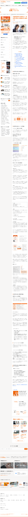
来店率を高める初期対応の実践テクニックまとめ (20, 66)
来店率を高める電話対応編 (18, 62)
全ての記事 (4, 14)
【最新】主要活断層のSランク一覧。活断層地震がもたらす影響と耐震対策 (7, 78)
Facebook (18, 472)
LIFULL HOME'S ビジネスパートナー (5, 487)
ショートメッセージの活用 (18, 65)
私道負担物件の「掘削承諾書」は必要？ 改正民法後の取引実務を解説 (7, 90)
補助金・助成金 (7, 134)
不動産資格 (8, 133)
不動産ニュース (3, 128)
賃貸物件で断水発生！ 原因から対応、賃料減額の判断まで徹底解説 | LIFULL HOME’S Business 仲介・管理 (7, 94)
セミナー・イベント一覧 (3, 505)
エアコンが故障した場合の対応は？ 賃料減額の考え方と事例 (7, 82)
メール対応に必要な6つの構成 (19, 58)
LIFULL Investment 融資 (21, 487)
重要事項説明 (3, 135)
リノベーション (3, 132)
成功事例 (20, 5)
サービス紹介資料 (6, 509)
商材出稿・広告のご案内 (24, 1)
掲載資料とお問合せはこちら (4, 475)
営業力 (14, 437)
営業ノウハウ (8, 14)
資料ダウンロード (24, 5)
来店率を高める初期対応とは (18, 53)
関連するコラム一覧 (20, 440)
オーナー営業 (3, 124)
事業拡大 (8, 131)
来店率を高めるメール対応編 (18, 56)
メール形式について (18, 60)
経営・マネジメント (3, 54)
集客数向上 (2, 44)
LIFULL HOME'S (3, 129)
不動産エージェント (4, 131)
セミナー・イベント (14, 5)
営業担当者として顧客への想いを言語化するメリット (16, 426)
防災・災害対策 (3, 130)
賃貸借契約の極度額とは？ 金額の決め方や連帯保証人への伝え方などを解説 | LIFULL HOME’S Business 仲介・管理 (7, 86)
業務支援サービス (8, 5)
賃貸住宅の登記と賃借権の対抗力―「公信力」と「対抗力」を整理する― (16, 435)
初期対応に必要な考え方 (19, 55)
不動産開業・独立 (4, 133)
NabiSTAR (11, 487)
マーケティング (2, 49)
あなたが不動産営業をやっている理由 (23, 426)
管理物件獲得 (8, 132)
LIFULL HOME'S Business (7, 465)
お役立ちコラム (2, 5)
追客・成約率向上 (3, 47)
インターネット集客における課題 (20, 57)
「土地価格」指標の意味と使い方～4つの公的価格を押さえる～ (24, 435)
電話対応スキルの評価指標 (19, 63)
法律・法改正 (8, 129)
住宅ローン (3, 134)
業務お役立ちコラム (4, 37)
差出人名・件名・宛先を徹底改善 (20, 59)
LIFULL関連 (2, 501)
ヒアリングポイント (18, 64)
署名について (17, 61)
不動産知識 (8, 130)
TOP (1, 14)
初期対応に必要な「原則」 (19, 54)
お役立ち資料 (2, 509)
